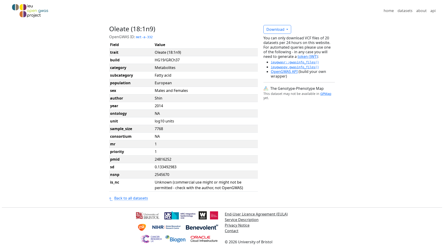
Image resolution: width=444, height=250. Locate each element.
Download (275, 29)
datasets (405, 10)
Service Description (242, 219)
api (433, 10)
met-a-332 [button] (144, 37)
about (421, 10)
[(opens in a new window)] (147, 215)
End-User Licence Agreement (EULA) (256, 214)
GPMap (325, 93)
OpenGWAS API (284, 71)
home (389, 10)
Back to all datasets (131, 198)
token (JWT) (308, 56)
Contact (231, 230)
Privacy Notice (237, 225)
